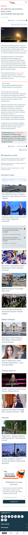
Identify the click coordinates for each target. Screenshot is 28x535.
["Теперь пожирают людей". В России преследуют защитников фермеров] (14, 450)
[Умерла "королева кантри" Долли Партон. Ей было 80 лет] (14, 380)
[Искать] (24, 533)
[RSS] (22, 516)
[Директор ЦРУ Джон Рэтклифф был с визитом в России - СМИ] (14, 401)
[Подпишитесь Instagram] (18, 516)
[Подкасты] (2, 519)
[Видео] (17, 533)
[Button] (11, 20)
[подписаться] (5, 519)
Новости (3, 6)
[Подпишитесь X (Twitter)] (9, 516)
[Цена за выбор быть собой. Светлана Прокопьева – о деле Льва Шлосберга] (14, 352)
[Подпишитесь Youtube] (12, 516)
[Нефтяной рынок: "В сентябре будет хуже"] (14, 280)
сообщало (18, 73)
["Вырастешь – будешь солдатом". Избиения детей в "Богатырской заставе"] (14, 427)
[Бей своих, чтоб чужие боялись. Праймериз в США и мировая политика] (14, 257)
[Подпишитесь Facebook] (5, 516)
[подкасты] (11, 533)
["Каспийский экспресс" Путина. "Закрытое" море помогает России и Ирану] (14, 185)
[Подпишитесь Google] (2, 516)
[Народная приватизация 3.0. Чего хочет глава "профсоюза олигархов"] (14, 208)
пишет (22, 51)
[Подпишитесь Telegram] (15, 516)
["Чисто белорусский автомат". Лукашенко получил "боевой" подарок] (14, 301)
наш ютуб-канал (18, 132)
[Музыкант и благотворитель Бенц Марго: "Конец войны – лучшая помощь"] (14, 329)
